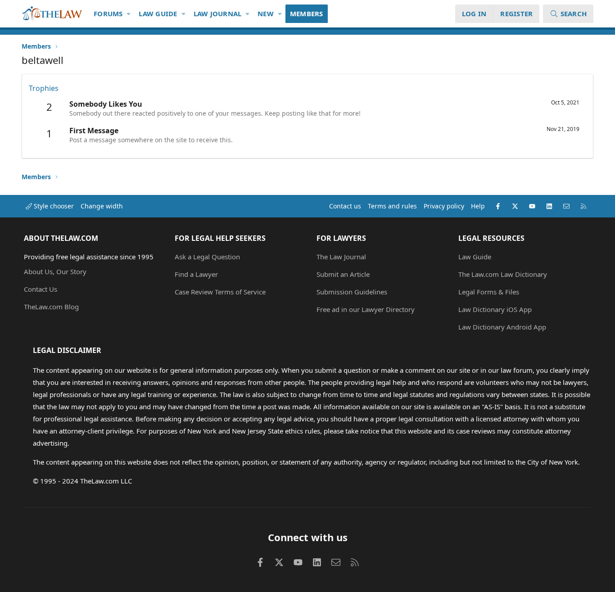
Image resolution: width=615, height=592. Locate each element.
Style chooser (53, 206)
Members (306, 13)
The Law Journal (341, 256)
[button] (129, 14)
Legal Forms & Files (488, 291)
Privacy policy (444, 206)
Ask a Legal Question (207, 256)
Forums (108, 13)
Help (478, 206)
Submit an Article (343, 274)
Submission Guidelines (352, 291)
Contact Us (40, 289)
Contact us (345, 206)
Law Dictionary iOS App (495, 309)
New (266, 13)
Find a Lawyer (196, 274)
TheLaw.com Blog (51, 306)
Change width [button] (102, 206)
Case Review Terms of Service (220, 291)
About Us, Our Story (55, 271)
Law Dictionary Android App (502, 326)
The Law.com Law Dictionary (502, 274)
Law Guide (158, 13)
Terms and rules (392, 206)
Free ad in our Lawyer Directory (366, 309)
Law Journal (218, 13)
